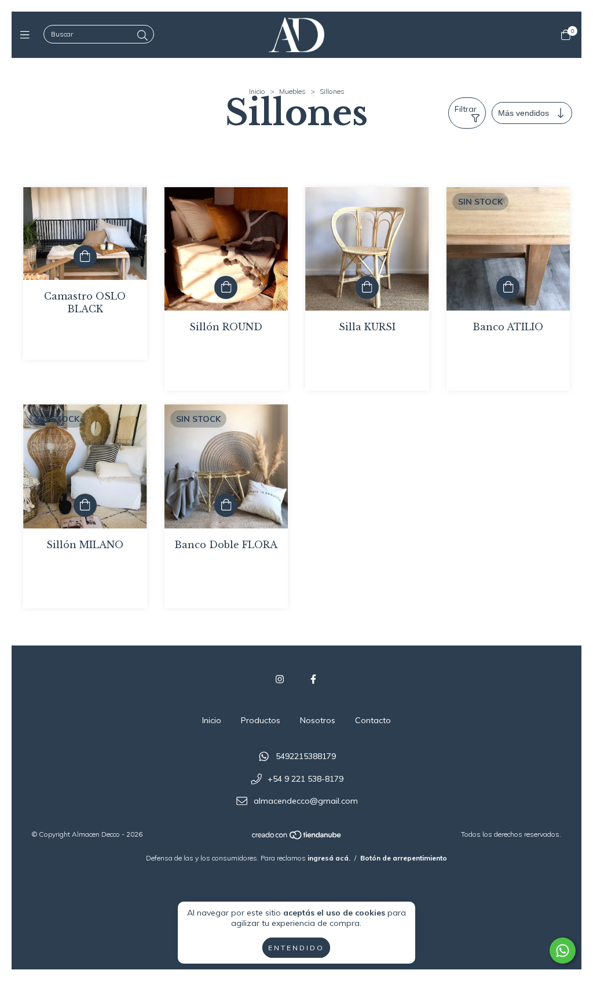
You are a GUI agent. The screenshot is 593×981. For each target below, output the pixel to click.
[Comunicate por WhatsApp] (563, 951)
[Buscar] (142, 35)
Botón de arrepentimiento (403, 858)
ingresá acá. (329, 858)
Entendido (296, 947)
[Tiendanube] (297, 837)
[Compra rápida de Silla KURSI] (367, 287)
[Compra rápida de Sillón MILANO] (85, 505)
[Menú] (27, 34)
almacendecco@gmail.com (306, 801)
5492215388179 (306, 756)
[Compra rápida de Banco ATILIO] (507, 287)
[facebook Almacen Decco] (313, 679)
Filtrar (466, 109)
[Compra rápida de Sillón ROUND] (225, 287)
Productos (260, 720)
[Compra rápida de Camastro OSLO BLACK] (85, 256)
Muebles (292, 91)
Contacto (373, 720)
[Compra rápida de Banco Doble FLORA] (225, 505)
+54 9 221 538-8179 (305, 779)
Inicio (257, 91)
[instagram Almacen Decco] (279, 679)
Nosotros (317, 720)
